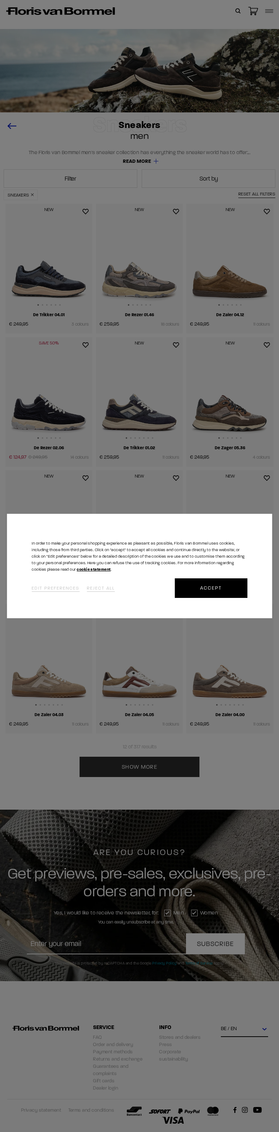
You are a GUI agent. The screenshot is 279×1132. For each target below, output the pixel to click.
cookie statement (93, 569)
